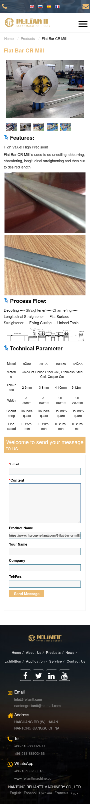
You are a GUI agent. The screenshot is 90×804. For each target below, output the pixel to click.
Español (30, 792)
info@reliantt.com (28, 699)
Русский (45, 792)
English (15, 792)
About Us (34, 652)
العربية (75, 792)
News (70, 652)
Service (55, 661)
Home (9, 38)
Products (28, 38)
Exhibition (12, 661)
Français (61, 792)
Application (35, 661)
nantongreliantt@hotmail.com (37, 705)
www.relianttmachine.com (34, 778)
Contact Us (76, 661)
